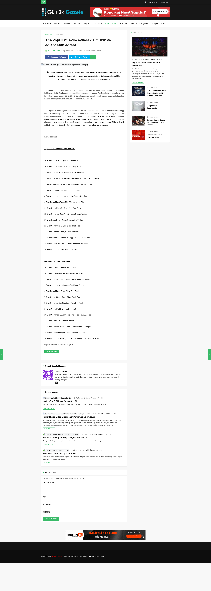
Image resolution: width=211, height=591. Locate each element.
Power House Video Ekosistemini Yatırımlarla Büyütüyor (69, 417)
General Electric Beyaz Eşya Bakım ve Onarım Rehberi (156, 122)
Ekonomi (66, 24)
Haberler (123, 24)
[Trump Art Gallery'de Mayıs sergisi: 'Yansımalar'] (61, 434)
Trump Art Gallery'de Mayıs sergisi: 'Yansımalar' (65, 437)
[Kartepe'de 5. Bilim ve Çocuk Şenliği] (57, 398)
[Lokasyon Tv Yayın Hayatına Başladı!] (138, 135)
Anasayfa (47, 24)
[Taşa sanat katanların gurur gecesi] (56, 450)
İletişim (154, 24)
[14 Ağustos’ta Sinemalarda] (138, 106)
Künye (163, 24)
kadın (102, 556)
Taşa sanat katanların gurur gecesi (59, 453)
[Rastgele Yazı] (43, 2)
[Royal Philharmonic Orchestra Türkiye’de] (149, 47)
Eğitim (57, 24)
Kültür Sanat (111, 24)
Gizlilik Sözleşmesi (139, 24)
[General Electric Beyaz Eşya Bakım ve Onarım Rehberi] (138, 120)
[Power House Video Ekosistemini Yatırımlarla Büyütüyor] (63, 414)
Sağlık (86, 24)
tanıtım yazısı (94, 556)
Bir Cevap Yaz (51, 351)
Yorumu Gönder (51, 519)
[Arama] (146, 2)
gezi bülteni (84, 556)
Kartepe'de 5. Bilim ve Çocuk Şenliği (60, 401)
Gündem (77, 24)
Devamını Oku (49, 408)
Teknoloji (97, 24)
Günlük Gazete (54, 51)
